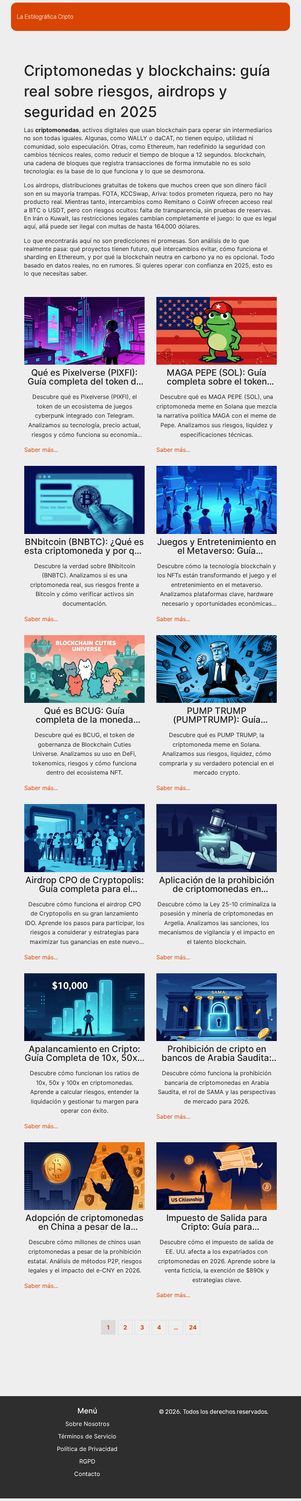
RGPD (87, 1461)
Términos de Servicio (87, 1436)
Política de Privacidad (87, 1448)
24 (193, 1327)
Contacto (87, 1473)
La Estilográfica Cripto (45, 16)
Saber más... (41, 449)
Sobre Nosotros (87, 1423)
